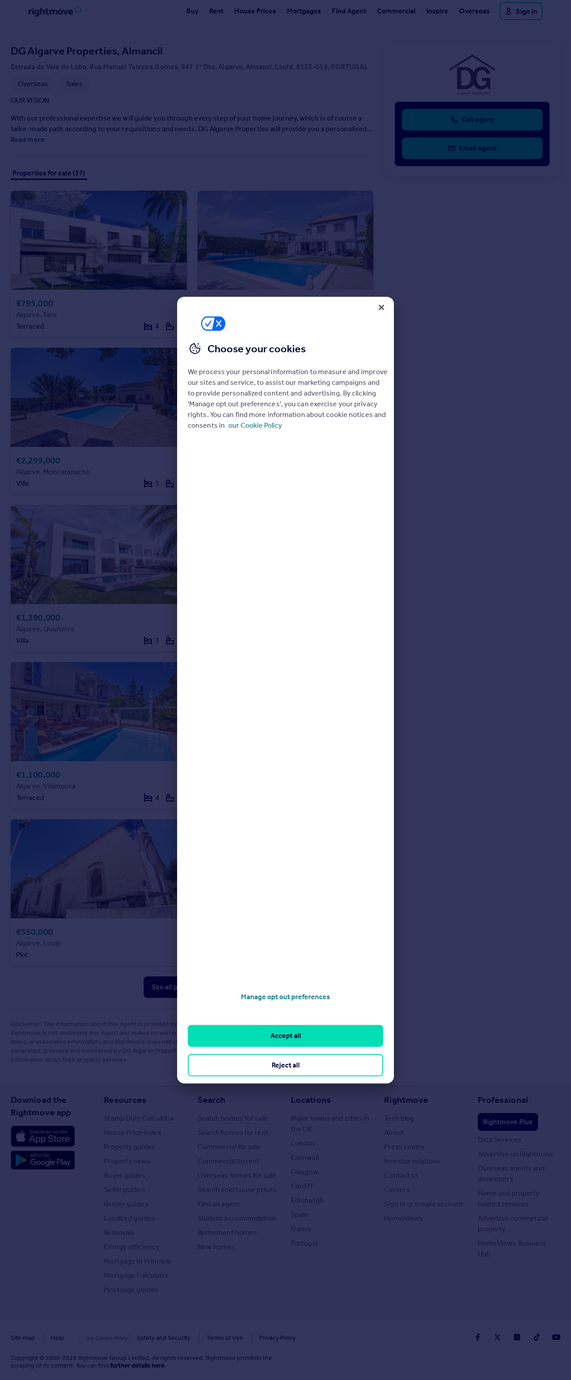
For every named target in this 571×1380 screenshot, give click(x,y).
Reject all (286, 1064)
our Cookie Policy (255, 425)
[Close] (381, 307)
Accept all (285, 1035)
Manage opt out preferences (285, 996)
